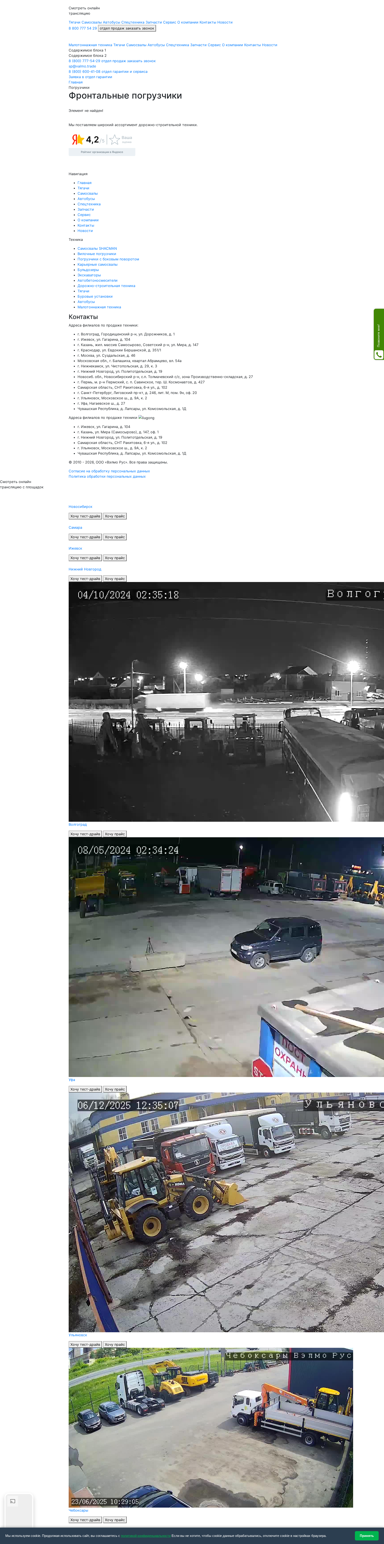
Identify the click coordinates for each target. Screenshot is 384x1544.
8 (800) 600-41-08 (84, 71)
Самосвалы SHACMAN (97, 248)
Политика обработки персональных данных (107, 476)
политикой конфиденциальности (146, 1536)
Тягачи (83, 291)
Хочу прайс (115, 516)
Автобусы (86, 301)
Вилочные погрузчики (97, 253)
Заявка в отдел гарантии (90, 77)
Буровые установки (95, 296)
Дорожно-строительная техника (106, 285)
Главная (85, 182)
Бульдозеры (88, 269)
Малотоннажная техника (99, 307)
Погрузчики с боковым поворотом (108, 259)
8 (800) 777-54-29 (84, 61)
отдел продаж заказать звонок (127, 28)
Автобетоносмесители (98, 280)
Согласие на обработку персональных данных (109, 471)
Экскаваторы (89, 275)
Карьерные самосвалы (98, 264)
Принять (367, 1536)
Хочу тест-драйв (85, 516)
